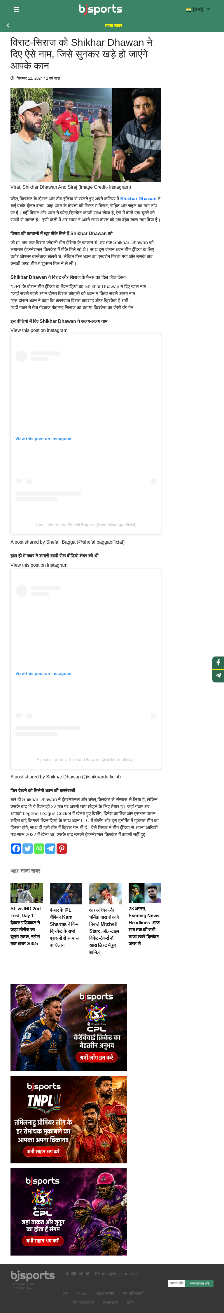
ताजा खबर (113, 25)
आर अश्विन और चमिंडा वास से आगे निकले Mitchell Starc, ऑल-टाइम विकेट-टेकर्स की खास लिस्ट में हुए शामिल (104, 931)
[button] (16, 10)
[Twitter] (27, 848)
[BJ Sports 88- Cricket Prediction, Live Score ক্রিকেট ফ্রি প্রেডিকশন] (100, 9)
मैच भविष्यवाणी (133, 1293)
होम (65, 1293)
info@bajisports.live (119, 1273)
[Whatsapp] (39, 848)
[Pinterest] (62, 848)
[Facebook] (16, 848)
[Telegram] (50, 848)
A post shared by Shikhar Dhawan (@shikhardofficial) (86, 759)
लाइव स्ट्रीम (105, 1293)
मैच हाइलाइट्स (83, 1302)
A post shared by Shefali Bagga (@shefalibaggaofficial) (85, 524)
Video (82, 1293)
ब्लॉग (130, 1302)
